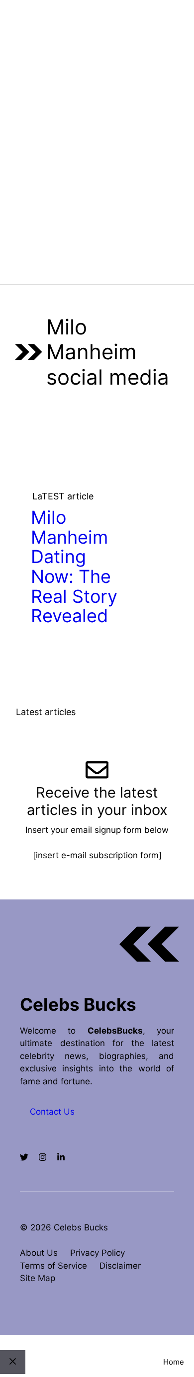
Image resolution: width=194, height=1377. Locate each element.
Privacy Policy (97, 1253)
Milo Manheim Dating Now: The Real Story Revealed (74, 566)
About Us (39, 1253)
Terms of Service (53, 1266)
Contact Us (52, 1112)
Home (173, 1362)
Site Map (37, 1278)
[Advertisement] (97, 182)
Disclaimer (120, 1266)
